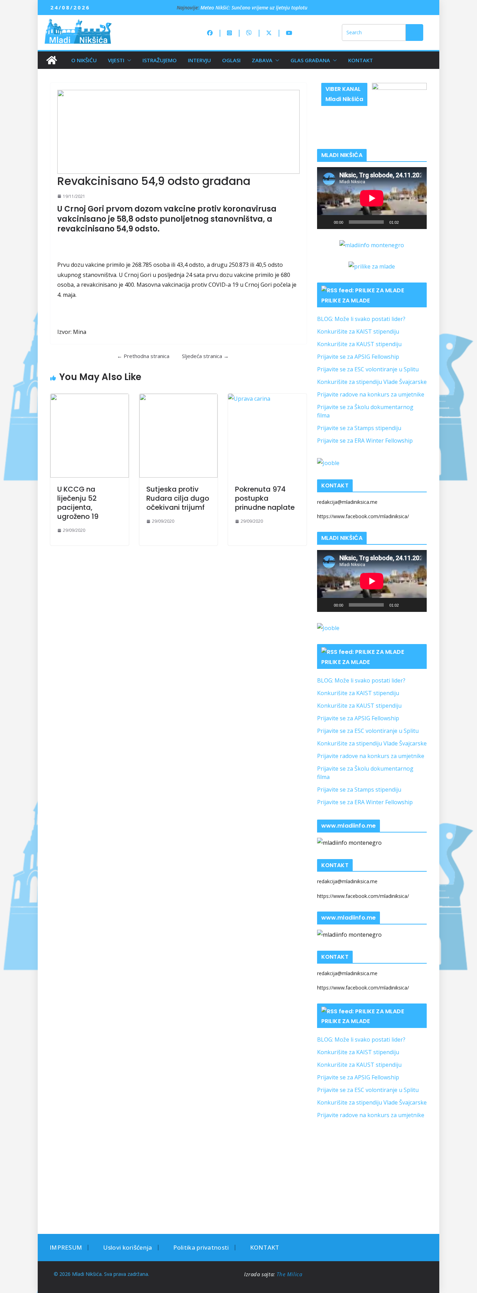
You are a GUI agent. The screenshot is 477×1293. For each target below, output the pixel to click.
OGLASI (231, 60)
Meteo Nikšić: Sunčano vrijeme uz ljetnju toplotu (253, 7)
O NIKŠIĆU (84, 60)
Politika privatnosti (201, 1247)
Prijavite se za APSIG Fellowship (358, 356)
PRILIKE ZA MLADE (345, 301)
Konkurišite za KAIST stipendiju (358, 331)
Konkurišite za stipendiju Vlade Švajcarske (372, 382)
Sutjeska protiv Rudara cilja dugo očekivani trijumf (177, 498)
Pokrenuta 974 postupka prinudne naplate (265, 498)
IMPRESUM (66, 1247)
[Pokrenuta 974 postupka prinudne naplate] (267, 436)
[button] (127, 60)
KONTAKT (360, 60)
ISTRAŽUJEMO (159, 60)
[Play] (326, 222)
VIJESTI (116, 60)
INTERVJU (199, 60)
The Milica (290, 1274)
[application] (372, 198)
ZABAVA (262, 60)
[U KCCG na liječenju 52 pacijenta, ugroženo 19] (89, 436)
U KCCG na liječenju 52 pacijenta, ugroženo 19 (77, 502)
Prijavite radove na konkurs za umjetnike (370, 394)
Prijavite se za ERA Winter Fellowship (365, 440)
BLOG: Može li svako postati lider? (361, 319)
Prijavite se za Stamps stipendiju (359, 428)
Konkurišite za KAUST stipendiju (359, 344)
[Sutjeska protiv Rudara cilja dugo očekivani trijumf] (178, 436)
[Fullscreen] (417, 222)
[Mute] (406, 222)
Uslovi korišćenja (127, 1247)
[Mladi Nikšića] (51, 60)
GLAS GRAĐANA (310, 60)
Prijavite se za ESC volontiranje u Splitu (368, 369)
